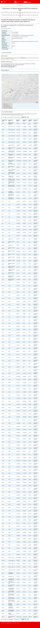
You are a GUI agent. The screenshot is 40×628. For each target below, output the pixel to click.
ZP (37, 14)
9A (22, 12)
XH (20, 14)
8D (17, 12)
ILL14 (3, 573)
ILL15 (3, 266)
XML (13, 66)
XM (22, 14)
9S (26, 12)
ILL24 (3, 276)
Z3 (31, 14)
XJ (33, 12)
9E (24, 12)
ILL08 (3, 263)
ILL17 (3, 588)
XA (18, 14)
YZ (38, 12)
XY (34, 12)
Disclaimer (14, 622)
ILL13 (3, 579)
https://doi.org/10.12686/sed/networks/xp (9, 65)
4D (13, 12)
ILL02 (3, 242)
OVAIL (3, 582)
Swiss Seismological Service (7, 622)
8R (19, 12)
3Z (12, 14)
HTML (9, 66)
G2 (30, 12)
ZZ (20, 13)
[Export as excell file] (26, 117)
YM (28, 14)
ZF (35, 14)
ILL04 (3, 251)
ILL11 (3, 192)
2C (14, 14)
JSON (11, 66)
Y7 (36, 12)
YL (26, 14)
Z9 (33, 14)
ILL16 (3, 270)
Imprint (18, 622)
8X (21, 12)
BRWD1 (3, 163)
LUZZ (3, 557)
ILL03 (3, 248)
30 (11, 12)
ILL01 (3, 273)
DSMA (3, 188)
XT (24, 14)
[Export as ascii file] (28, 117)
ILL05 (3, 254)
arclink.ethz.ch (23, 57)
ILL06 (3, 257)
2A (11, 14)
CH (8, 12)
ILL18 (3, 610)
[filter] (3, 120)
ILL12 (3, 607)
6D (16, 14)
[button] (3, 1)
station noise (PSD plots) (6, 52)
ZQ (19, 15)
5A (15, 12)
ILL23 (3, 279)
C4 (28, 12)
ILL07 (3, 260)
